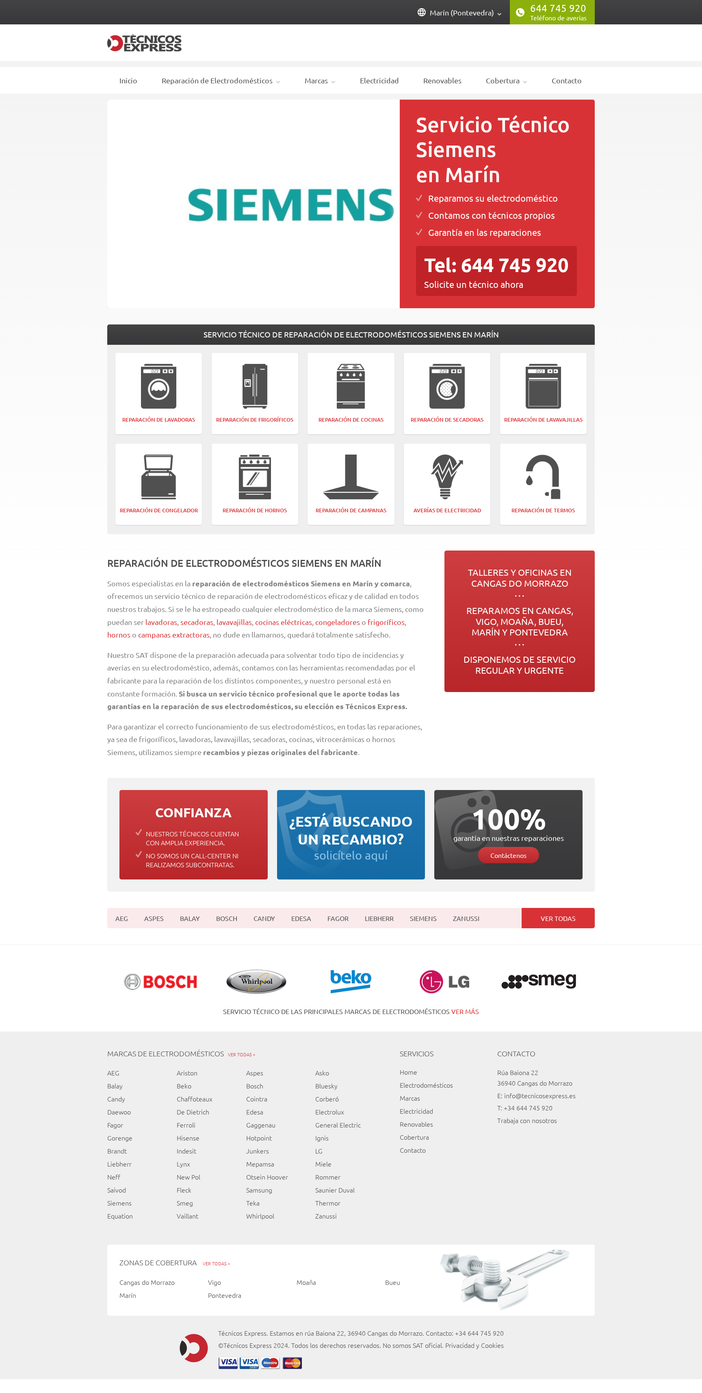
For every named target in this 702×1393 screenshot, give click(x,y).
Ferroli (186, 1124)
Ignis (322, 1137)
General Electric (338, 1124)
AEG (121, 918)
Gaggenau (260, 1124)
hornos (118, 634)
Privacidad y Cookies (474, 1345)
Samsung (259, 1189)
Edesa (301, 918)
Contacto (567, 80)
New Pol (188, 1176)
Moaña (306, 1282)
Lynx (183, 1163)
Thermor (327, 1202)
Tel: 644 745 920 (496, 264)
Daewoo (119, 1111)
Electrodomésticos (426, 1084)
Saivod (116, 1189)
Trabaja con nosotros (527, 1120)
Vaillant (187, 1215)
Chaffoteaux (194, 1098)
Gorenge (119, 1137)
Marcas (316, 80)
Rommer (327, 1176)
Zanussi (466, 918)
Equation (120, 1215)
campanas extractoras (174, 634)
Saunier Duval (335, 1189)
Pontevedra (224, 1295)
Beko (184, 1085)
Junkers (257, 1150)
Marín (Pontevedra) (462, 12)
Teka (253, 1202)
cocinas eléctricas (283, 622)
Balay (190, 918)
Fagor (338, 918)
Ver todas (558, 918)
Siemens (423, 918)
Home (408, 1071)
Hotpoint (259, 1137)
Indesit (186, 1150)
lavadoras (161, 622)
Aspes (154, 918)
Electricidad (379, 80)
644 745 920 (558, 8)
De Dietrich (193, 1111)
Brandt (117, 1150)
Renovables (442, 80)
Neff (113, 1176)
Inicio (128, 80)
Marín (127, 1295)
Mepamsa (260, 1163)
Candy (264, 918)
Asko (322, 1072)
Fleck (184, 1189)
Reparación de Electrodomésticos (217, 80)
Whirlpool (260, 1215)
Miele (323, 1163)
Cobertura (503, 80)
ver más (465, 1011)
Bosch (226, 918)
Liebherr (379, 918)
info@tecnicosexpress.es (540, 1095)
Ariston (187, 1072)
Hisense (188, 1137)
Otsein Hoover (267, 1176)
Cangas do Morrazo (147, 1282)
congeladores (338, 622)
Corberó (327, 1098)
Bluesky (326, 1085)
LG (319, 1150)
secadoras (196, 622)
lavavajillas (234, 622)
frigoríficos (386, 622)
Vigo (214, 1282)
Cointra (256, 1098)
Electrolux (329, 1111)
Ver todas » (241, 1054)
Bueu (392, 1282)
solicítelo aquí (351, 837)
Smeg (185, 1202)
